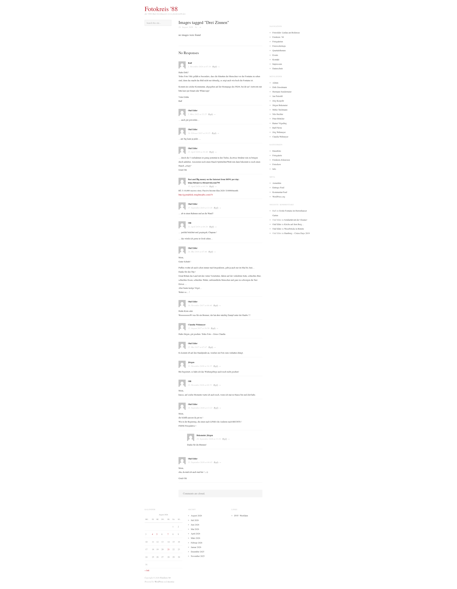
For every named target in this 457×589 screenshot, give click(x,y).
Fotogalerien (277, 41)
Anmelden (276, 183)
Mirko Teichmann (279, 109)
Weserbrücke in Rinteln (294, 228)
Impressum (277, 63)
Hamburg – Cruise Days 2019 (297, 233)
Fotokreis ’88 (278, 37)
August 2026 (196, 515)
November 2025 (198, 556)
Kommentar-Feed (279, 192)
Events (275, 55)
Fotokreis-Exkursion (281, 159)
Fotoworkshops (279, 45)
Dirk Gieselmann (279, 87)
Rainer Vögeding (279, 123)
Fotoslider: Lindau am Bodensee (286, 32)
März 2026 (195, 538)
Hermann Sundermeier (282, 91)
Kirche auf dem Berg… (294, 224)
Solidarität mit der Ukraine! (295, 219)
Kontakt (275, 59)
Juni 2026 (195, 524)
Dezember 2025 (197, 551)
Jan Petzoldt (277, 96)
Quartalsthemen (279, 50)
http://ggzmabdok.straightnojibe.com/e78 (196, 194)
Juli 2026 (195, 520)
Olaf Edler (192, 129)
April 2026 (195, 533)
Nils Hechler (277, 114)
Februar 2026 (196, 542)
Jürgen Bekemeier (280, 105)
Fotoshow (276, 164)
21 (168, 549)
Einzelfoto (276, 150)
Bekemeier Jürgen (205, 435)
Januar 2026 (196, 547)
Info (274, 168)
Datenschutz (277, 68)
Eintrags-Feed (278, 187)
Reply (214, 66)
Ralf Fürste (277, 127)
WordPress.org (278, 196)
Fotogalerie (277, 155)
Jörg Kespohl (278, 100)
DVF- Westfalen (241, 515)
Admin (275, 82)
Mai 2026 (195, 529)
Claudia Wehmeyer (280, 136)
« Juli (147, 570)
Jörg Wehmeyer (279, 132)
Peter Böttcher (278, 118)
